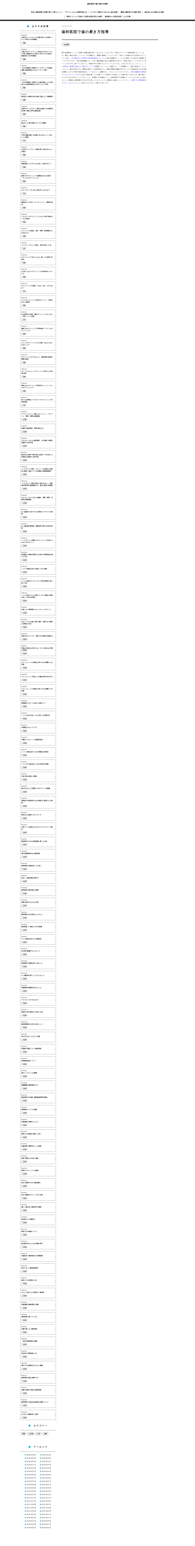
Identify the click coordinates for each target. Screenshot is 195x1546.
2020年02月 (46, 1527)
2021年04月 (31, 1511)
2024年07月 (31, 1478)
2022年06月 (31, 1488)
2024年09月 (31, 1475)
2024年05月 (31, 1481)
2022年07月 (46, 1484)
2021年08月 (31, 1504)
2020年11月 (46, 1517)
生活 (38, 1433)
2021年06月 (31, 1508)
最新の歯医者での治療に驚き (131, 12)
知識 (45, 1433)
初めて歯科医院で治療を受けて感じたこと (46, 12)
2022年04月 (31, 1491)
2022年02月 (31, 1494)
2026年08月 (31, 1455)
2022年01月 (46, 1494)
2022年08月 (31, 1484)
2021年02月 (31, 1514)
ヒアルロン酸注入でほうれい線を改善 (104, 12)
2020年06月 (31, 1527)
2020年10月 (31, 1521)
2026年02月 (31, 1461)
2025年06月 (46, 1465)
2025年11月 (31, 1465)
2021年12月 (31, 1498)
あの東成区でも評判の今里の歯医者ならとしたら (89, 58)
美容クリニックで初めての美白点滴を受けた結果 (84, 16)
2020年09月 (46, 1521)
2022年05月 (46, 1488)
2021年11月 (46, 1498)
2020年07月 (46, 1524)
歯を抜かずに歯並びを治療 (154, 12)
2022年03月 (46, 1491)
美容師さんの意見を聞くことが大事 (118, 16)
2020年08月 (31, 1524)
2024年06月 (46, 1478)
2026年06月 (46, 1455)
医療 (23, 1433)
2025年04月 (31, 1468)
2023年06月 (46, 1481)
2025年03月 (46, 1468)
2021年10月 (31, 1501)
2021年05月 (46, 1508)
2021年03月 (46, 1511)
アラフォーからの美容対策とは (76, 12)
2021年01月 (46, 1514)
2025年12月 (46, 1461)
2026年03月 (46, 1458)
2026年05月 (31, 1458)
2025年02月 (31, 1471)
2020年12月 (31, 1517)
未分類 (66, 44)
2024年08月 (46, 1475)
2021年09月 (46, 1501)
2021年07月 (46, 1504)
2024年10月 (46, 1471)
